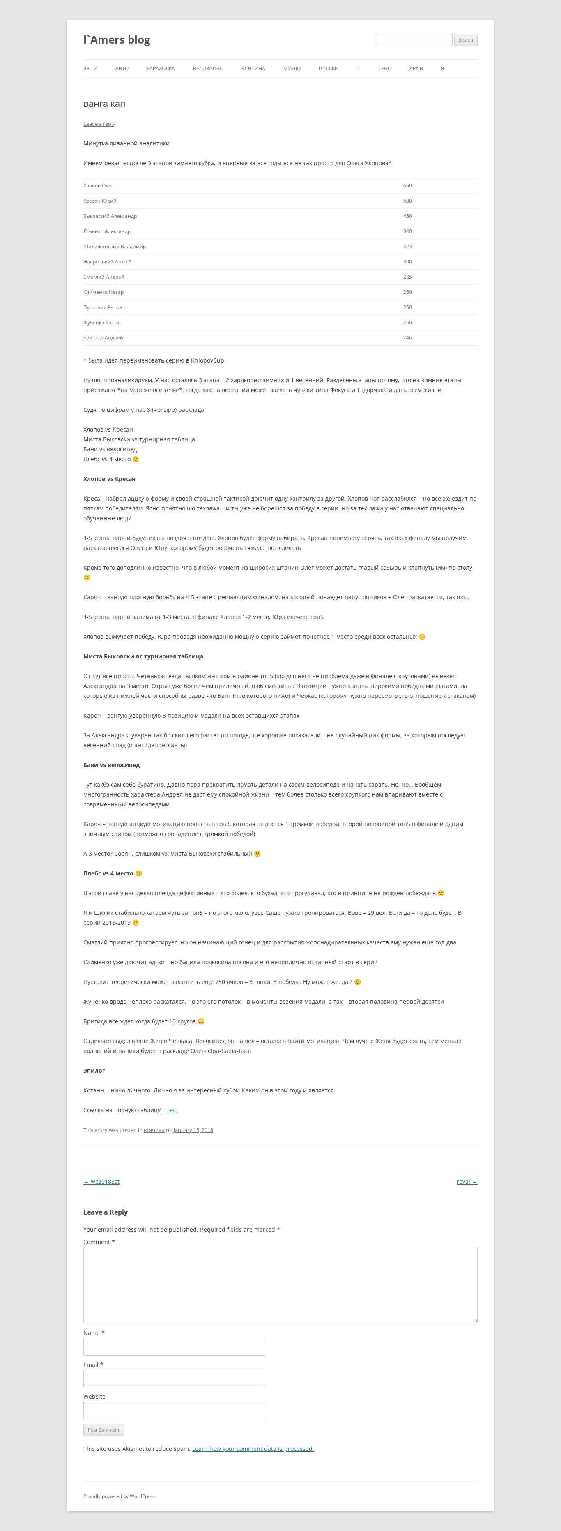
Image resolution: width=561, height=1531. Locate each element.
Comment (99, 1242)
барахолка (161, 68)
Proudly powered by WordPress (119, 1496)
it (358, 68)
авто (122, 68)
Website (94, 1396)
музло (292, 68)
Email (93, 1365)
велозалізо (208, 68)
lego (385, 68)
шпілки (328, 68)
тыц (172, 1110)
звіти (90, 68)
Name (94, 1333)
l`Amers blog (116, 39)
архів (416, 68)
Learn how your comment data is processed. (253, 1448)
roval (467, 1181)
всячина (253, 68)
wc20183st (101, 1181)
